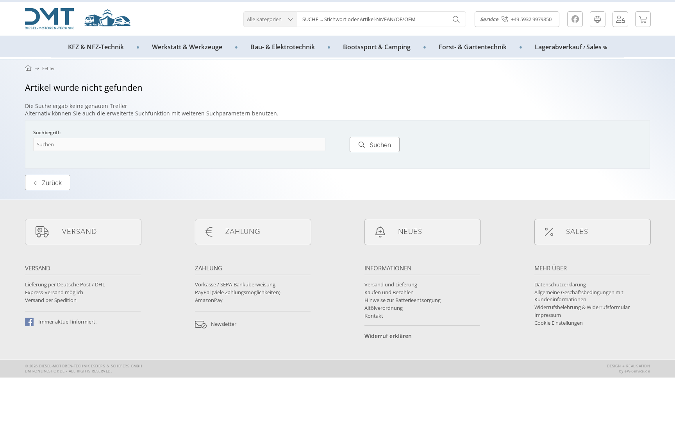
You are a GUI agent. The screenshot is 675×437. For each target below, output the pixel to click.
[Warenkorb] (643, 19)
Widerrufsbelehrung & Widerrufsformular (582, 307)
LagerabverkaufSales (571, 47)
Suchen (374, 144)
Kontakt (373, 315)
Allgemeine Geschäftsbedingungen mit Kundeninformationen (578, 296)
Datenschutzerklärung (560, 284)
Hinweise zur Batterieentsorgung (402, 300)
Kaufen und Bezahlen (389, 292)
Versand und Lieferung (390, 284)
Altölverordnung (383, 307)
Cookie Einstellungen (558, 322)
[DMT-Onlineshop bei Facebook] (575, 19)
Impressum (547, 314)
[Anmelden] (620, 19)
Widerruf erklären (388, 336)
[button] (269, 18)
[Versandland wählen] (597, 19)
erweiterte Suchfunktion (138, 113)
